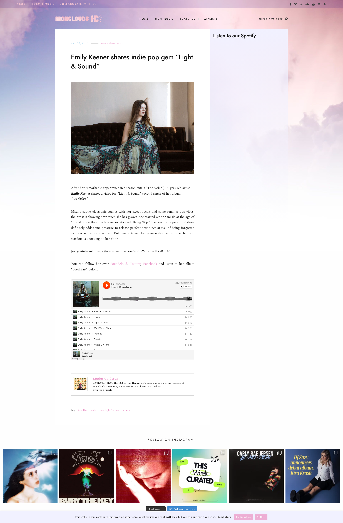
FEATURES (187, 19)
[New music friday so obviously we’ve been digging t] (199, 476)
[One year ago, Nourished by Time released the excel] (143, 476)
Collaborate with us (78, 4)
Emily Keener (97, 410)
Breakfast (83, 410)
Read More (224, 517)
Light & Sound (112, 410)
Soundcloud (118, 264)
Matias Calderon (105, 378)
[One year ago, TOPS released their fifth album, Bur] (86, 476)
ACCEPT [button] (261, 517)
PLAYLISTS (210, 19)
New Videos (108, 43)
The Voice (127, 410)
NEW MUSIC (164, 19)
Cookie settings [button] (243, 517)
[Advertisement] (249, 185)
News (119, 43)
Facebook (150, 264)
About (22, 4)
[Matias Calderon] (80, 384)
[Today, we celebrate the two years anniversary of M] (30, 476)
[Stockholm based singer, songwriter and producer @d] (312, 476)
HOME (144, 19)
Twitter (135, 264)
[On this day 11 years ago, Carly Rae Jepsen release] (256, 476)
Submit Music (43, 4)
